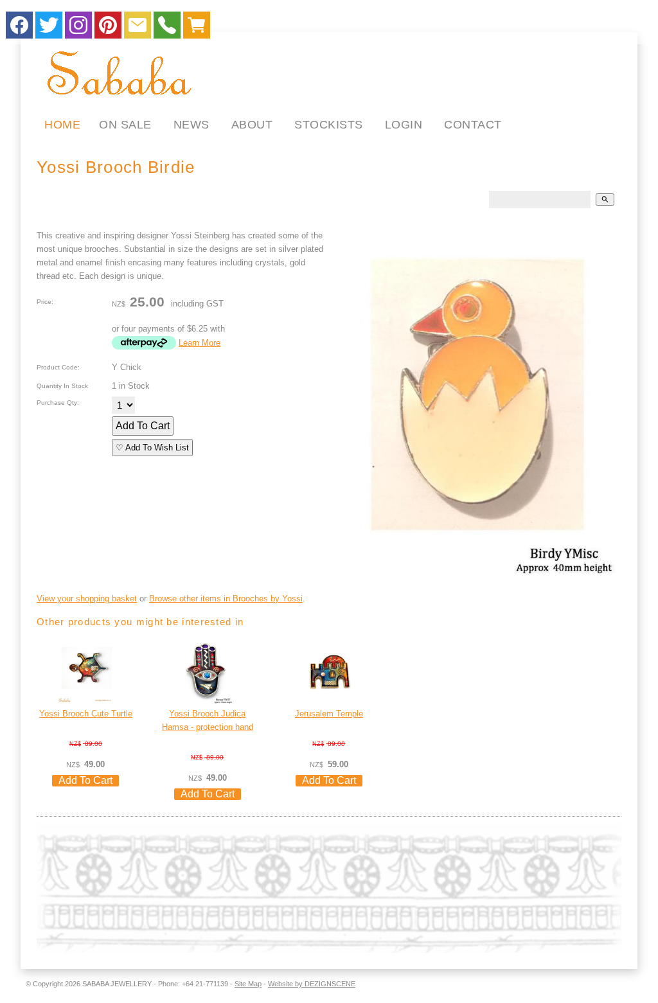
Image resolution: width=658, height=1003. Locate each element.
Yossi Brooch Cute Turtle (85, 713)
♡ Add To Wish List (152, 447)
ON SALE (125, 124)
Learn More (199, 343)
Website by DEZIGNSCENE (311, 984)
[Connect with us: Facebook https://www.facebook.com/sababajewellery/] (19, 28)
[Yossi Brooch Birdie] (481, 403)
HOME (62, 124)
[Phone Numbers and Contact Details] (167, 28)
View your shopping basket (87, 598)
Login (404, 124)
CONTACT (473, 124)
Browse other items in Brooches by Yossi (226, 598)
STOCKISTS (328, 124)
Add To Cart (143, 425)
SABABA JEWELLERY (117, 984)
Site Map (248, 984)
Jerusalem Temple (329, 713)
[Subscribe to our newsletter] (137, 28)
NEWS (191, 124)
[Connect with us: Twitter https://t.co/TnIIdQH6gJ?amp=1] (48, 28)
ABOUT (252, 124)
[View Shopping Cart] (196, 28)
